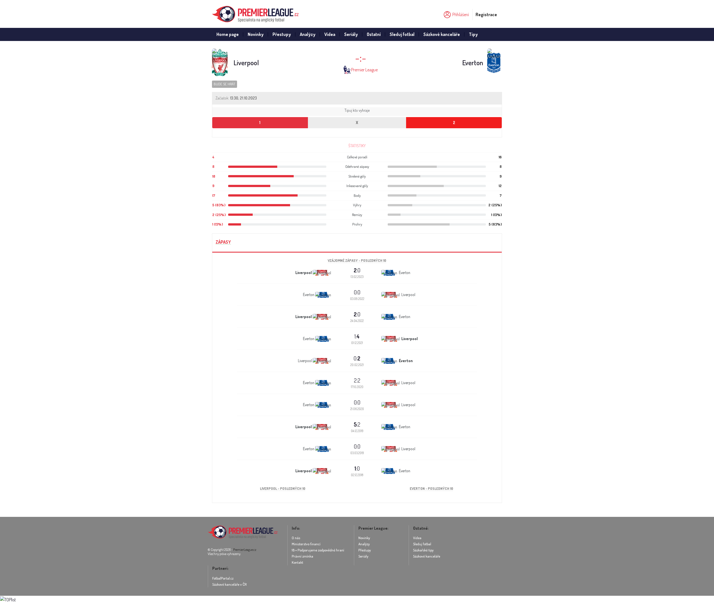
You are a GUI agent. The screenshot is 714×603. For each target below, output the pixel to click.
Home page (227, 34)
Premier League (364, 69)
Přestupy (281, 34)
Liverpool (246, 62)
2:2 (357, 380)
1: (357, 336)
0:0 (357, 292)
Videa (329, 34)
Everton (472, 62)
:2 (357, 424)
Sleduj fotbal (402, 34)
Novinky (256, 34)
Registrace (486, 14)
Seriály (351, 34)
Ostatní (374, 34)
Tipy (473, 34)
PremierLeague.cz (244, 550)
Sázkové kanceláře (441, 34)
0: (357, 358)
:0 (357, 270)
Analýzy (307, 34)
